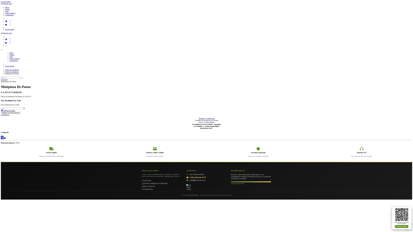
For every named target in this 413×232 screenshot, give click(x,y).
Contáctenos (147, 189)
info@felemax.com (197, 180)
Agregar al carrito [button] (9, 111)
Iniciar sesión (9, 29)
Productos (146, 180)
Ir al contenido (6, 2)
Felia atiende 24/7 (198, 177)
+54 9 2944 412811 (196, 174)
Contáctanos (5, 115)
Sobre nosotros (148, 186)
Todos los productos (12, 70)
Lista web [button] (4, 80)
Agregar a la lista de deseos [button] (10, 113)
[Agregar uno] (24, 108)
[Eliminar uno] (2, 108)
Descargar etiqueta (401, 226)
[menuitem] (7, 7)
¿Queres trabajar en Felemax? (155, 183)
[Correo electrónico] (5, 138)
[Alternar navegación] (6, 46)
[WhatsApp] (2, 138)
